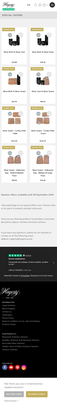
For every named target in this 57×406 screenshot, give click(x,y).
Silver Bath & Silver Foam (43, 52)
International (36, 394)
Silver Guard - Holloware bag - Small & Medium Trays (14, 173)
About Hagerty (8, 308)
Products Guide (9, 324)
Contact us (7, 311)
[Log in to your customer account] (40, 4)
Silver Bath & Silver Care (14, 52)
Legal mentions (8, 305)
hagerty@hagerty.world (21, 239)
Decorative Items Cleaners (13, 343)
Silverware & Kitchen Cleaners (15, 337)
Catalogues (7, 315)
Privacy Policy (8, 318)
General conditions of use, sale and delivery (21, 321)
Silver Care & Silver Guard (43, 91)
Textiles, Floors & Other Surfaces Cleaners (20, 346)
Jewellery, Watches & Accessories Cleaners (20, 340)
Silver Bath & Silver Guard (14, 91)
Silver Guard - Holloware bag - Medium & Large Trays (42, 173)
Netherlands (14, 394)
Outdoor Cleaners (10, 349)
